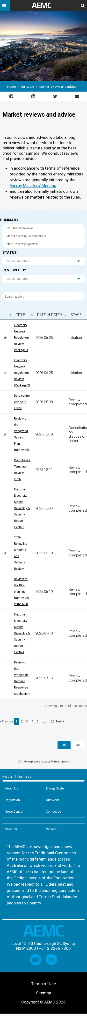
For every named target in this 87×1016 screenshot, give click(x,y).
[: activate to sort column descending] (6, 315)
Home (11, 86)
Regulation (12, 800)
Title (20, 315)
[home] (43, 7)
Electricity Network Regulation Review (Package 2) (22, 372)
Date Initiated (49, 315)
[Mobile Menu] (5, 5)
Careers (51, 829)
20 (52, 721)
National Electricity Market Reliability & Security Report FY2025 (22, 508)
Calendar (11, 829)
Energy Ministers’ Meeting (33, 185)
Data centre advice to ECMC (22, 402)
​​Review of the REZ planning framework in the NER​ (21, 591)
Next (59, 721)
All (78, 745)
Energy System (56, 788)
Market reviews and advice (57, 86)
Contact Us (53, 811)
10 (64, 745)
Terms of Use (43, 983)
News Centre (13, 811)
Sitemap (43, 992)
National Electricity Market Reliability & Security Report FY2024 (22, 633)
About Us (11, 788)
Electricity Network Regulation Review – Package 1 (21, 337)
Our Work (27, 86)
